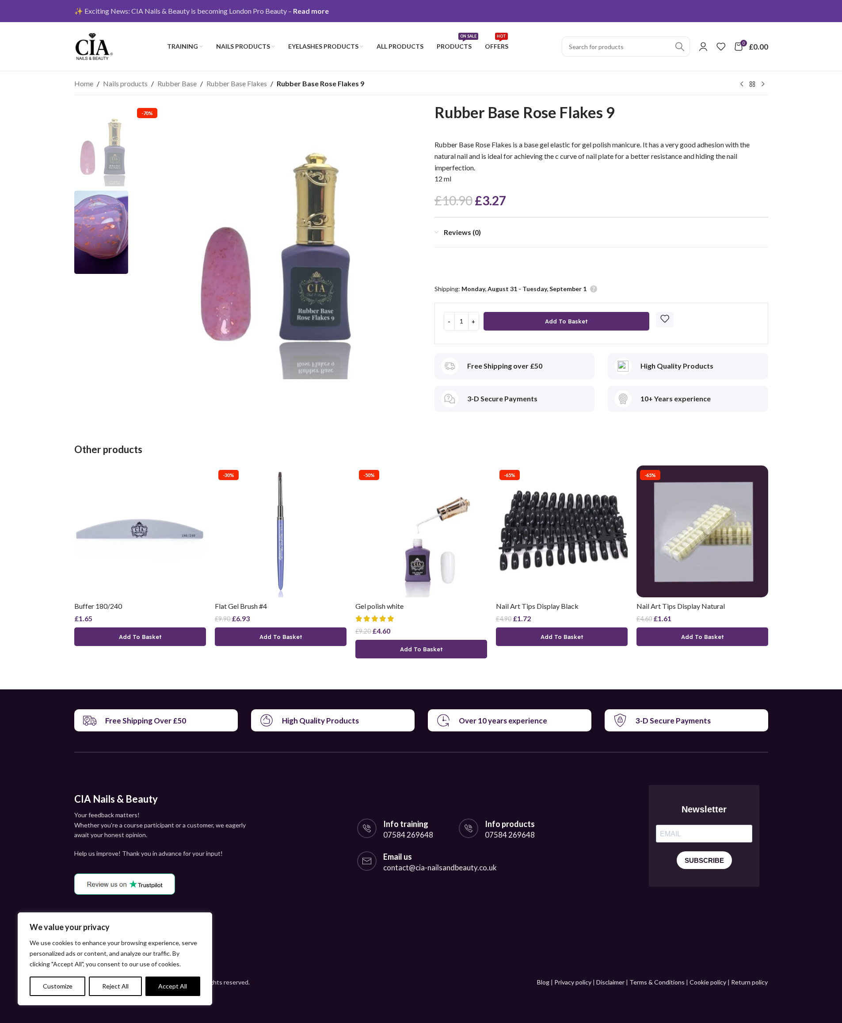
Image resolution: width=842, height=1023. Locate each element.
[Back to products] (752, 84)
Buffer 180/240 (98, 606)
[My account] (703, 46)
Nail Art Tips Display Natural (680, 606)
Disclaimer (610, 982)
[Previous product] (741, 84)
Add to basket (566, 321)
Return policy (749, 982)
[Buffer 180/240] (140, 531)
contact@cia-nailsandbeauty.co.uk (440, 867)
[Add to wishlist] (664, 318)
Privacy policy (572, 982)
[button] (140, 636)
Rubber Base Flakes (236, 83)
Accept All (172, 986)
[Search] (680, 46)
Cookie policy (708, 982)
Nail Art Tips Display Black (537, 606)
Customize (57, 986)
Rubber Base (177, 83)
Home (83, 83)
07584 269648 (408, 834)
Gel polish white (379, 606)
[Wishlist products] (721, 46)
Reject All (115, 986)
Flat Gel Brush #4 (241, 606)
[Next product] (763, 84)
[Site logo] (94, 45)
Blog (543, 982)
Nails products (125, 83)
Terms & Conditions (657, 982)
